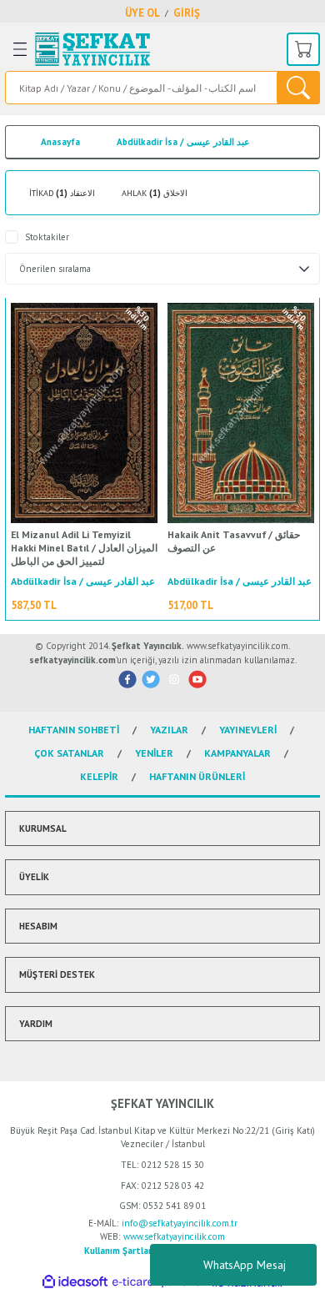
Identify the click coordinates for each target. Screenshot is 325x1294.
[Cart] (303, 49)
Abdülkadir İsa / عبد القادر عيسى (183, 142)
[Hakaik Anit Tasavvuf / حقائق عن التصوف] (241, 413)
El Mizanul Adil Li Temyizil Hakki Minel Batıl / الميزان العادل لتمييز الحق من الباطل (84, 547)
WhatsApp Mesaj (244, 1264)
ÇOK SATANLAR (69, 753)
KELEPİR (99, 776)
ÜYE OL (142, 13)
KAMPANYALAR (237, 753)
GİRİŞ (186, 13)
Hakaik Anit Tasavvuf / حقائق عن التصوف (234, 541)
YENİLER (154, 753)
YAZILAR (169, 729)
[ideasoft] (75, 1282)
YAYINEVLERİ (248, 729)
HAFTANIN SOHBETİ (73, 729)
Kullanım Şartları (119, 1250)
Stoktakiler (47, 237)
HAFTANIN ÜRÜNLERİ (197, 776)
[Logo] (92, 49)
